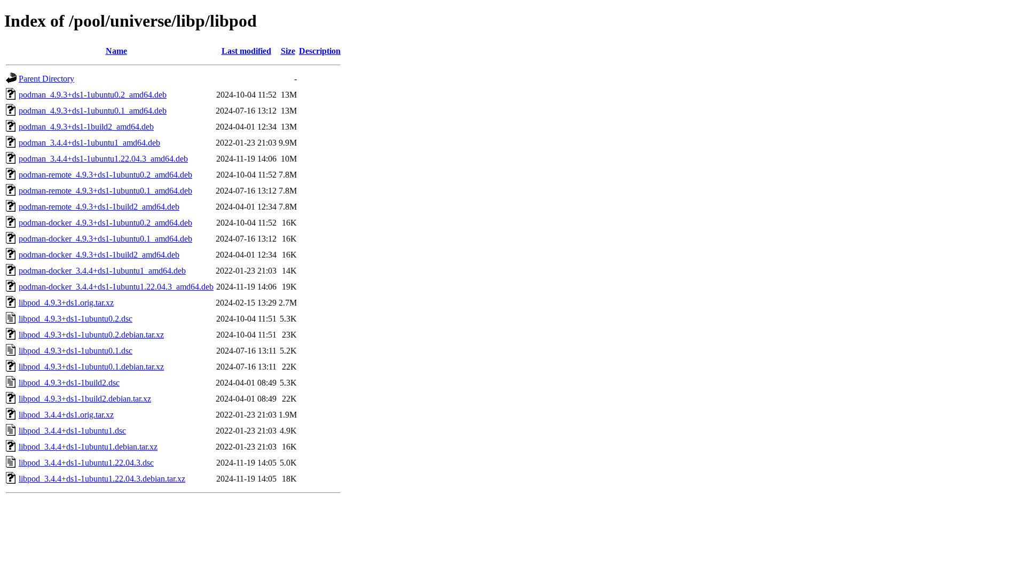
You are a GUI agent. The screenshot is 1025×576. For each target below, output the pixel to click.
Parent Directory (46, 78)
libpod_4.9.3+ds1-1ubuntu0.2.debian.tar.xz (91, 334)
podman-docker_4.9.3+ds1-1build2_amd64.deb (99, 254)
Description (320, 50)
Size (288, 50)
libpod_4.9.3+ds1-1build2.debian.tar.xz (85, 398)
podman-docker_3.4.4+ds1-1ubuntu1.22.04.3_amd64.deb (116, 286)
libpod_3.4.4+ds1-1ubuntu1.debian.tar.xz (88, 446)
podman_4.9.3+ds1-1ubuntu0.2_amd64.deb (93, 94)
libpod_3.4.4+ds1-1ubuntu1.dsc (72, 430)
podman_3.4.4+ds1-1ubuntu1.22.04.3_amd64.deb (103, 158)
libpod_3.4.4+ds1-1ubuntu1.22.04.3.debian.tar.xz (102, 478)
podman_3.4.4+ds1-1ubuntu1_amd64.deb (89, 142)
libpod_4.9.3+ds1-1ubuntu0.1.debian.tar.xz (91, 366)
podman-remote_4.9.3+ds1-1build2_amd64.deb (99, 206)
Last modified (246, 50)
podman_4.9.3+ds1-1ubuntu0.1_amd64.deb (93, 110)
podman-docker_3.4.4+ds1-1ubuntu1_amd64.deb (102, 270)
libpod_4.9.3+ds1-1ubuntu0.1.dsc (75, 350)
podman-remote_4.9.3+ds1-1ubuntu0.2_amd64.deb (105, 174)
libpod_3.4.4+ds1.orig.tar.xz (66, 414)
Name (116, 50)
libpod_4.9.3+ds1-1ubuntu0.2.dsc (75, 318)
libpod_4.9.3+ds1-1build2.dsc (69, 382)
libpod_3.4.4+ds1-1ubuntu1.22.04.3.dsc (86, 462)
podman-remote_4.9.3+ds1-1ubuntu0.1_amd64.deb (105, 190)
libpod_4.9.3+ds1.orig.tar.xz (66, 302)
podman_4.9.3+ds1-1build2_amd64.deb (86, 126)
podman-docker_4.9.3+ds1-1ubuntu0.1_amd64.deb (105, 238)
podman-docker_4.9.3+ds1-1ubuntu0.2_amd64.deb (105, 222)
